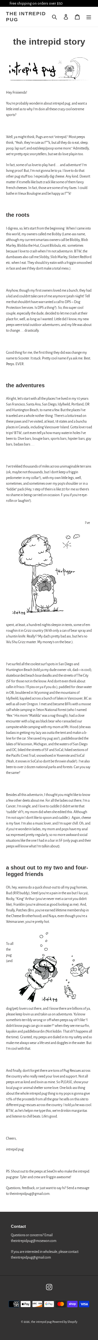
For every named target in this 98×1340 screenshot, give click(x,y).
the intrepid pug (26, 16)
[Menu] (88, 17)
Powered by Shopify (64, 1321)
